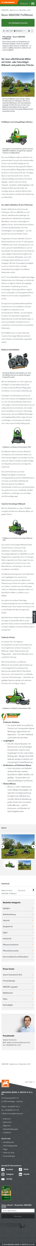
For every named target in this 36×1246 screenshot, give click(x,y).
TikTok (25, 1169)
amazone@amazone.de (15, 1113)
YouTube (9, 1179)
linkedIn (26, 1174)
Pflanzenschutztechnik (10, 944)
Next (33, 847)
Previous (3, 847)
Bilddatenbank (8, 993)
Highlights (6, 908)
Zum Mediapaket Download (18, 23)
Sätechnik (6, 920)
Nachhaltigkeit (8, 1005)
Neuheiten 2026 (24, 10)
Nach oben (29, 1082)
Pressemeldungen (9, 980)
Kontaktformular (8, 1142)
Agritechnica (14, 10)
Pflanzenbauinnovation (11, 950)
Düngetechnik (8, 926)
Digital (5, 932)
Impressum (7, 1118)
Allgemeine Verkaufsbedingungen (10, 1127)
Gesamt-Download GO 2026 (12, 974)
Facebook (9, 1169)
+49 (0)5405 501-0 (13, 1106)
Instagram (9, 1174)
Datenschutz (7, 1122)
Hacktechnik (7, 938)
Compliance (7, 1132)
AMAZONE (4, 10)
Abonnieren (18, 1216)
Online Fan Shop (8, 1152)
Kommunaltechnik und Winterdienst (15, 956)
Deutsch (25, 3)
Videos (5, 999)
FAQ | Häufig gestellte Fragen (10, 1147)
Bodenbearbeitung (9, 914)
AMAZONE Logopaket (10, 987)
